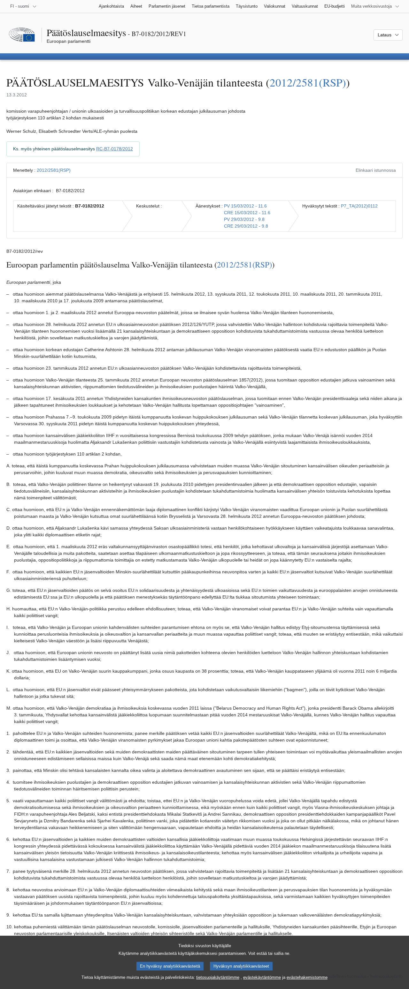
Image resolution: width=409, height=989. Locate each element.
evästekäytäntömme (262, 977)
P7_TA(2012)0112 (359, 205)
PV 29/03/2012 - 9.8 (244, 219)
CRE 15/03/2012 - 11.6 (247, 212)
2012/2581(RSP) (308, 82)
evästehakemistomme (307, 977)
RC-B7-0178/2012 (114, 148)
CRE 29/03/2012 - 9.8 (246, 226)
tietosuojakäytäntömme (217, 977)
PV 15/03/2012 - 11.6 (245, 205)
